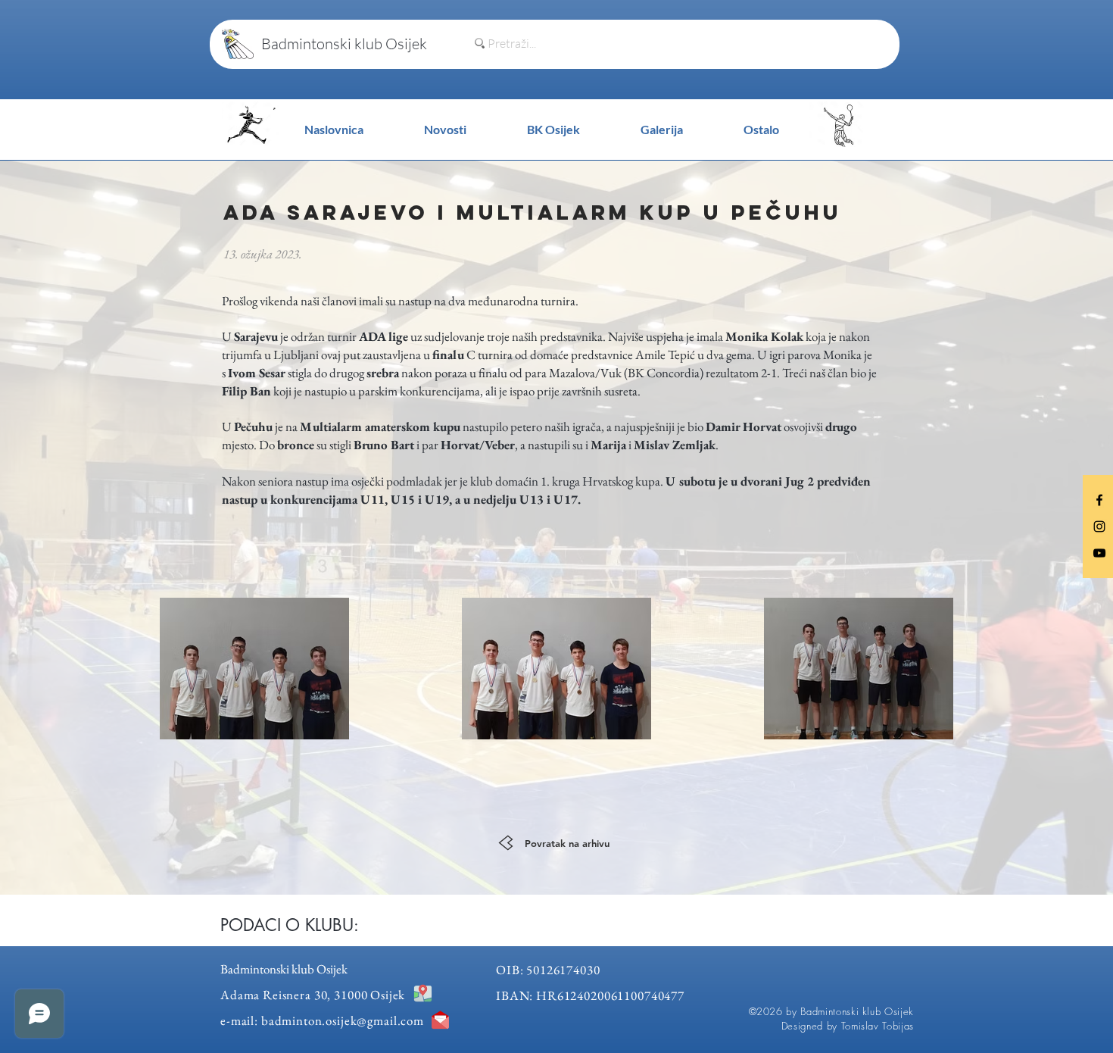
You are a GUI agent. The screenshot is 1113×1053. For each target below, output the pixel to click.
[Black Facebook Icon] (1099, 500)
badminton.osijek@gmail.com (342, 1020)
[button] (761, 129)
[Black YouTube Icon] (1099, 553)
